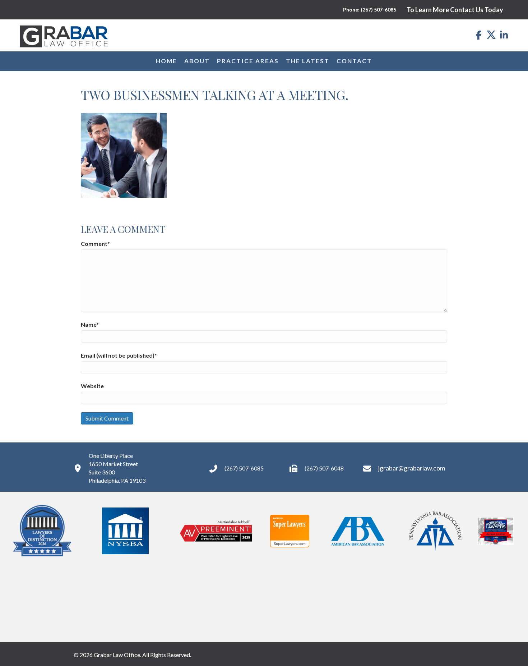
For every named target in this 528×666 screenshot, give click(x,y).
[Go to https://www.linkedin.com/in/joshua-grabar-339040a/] (503, 35)
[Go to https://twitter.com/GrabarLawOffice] (491, 34)
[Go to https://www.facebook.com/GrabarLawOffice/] (478, 35)
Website (92, 385)
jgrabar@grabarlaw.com (411, 468)
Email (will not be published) (119, 355)
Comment (95, 243)
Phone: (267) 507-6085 (369, 9)
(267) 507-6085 (244, 468)
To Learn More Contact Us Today (455, 10)
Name (90, 324)
